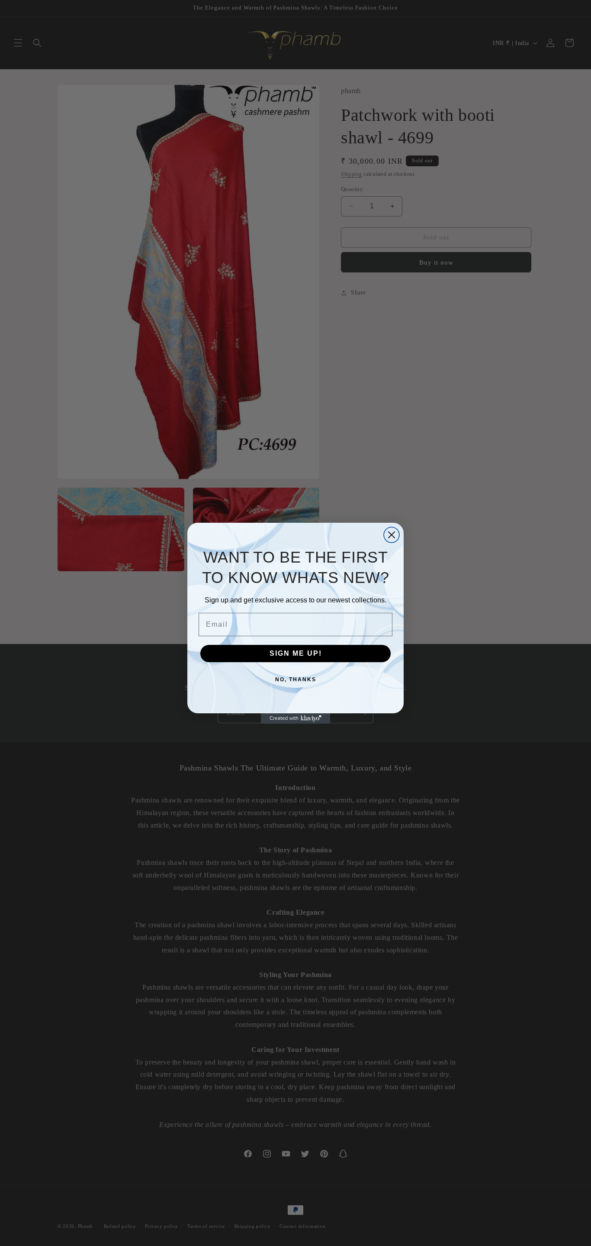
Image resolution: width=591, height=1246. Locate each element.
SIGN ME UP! (296, 653)
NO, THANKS (295, 679)
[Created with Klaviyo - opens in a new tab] (295, 718)
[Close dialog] (391, 535)
